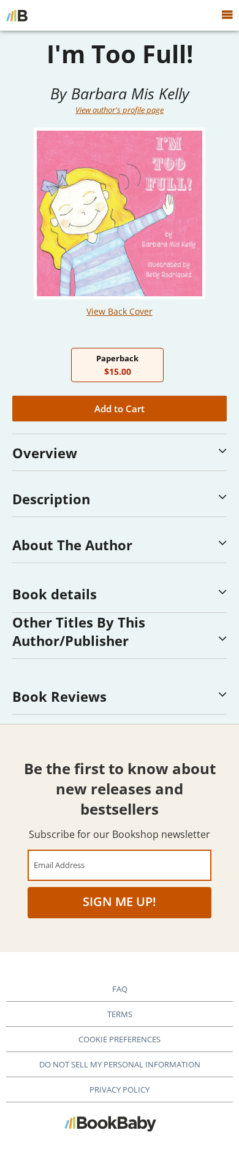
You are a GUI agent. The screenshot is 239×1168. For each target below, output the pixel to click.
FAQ (119, 988)
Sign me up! (119, 901)
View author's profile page (119, 109)
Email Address (59, 864)
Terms (119, 1014)
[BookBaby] (17, 15)
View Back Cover (119, 311)
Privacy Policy (119, 1089)
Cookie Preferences (119, 1039)
